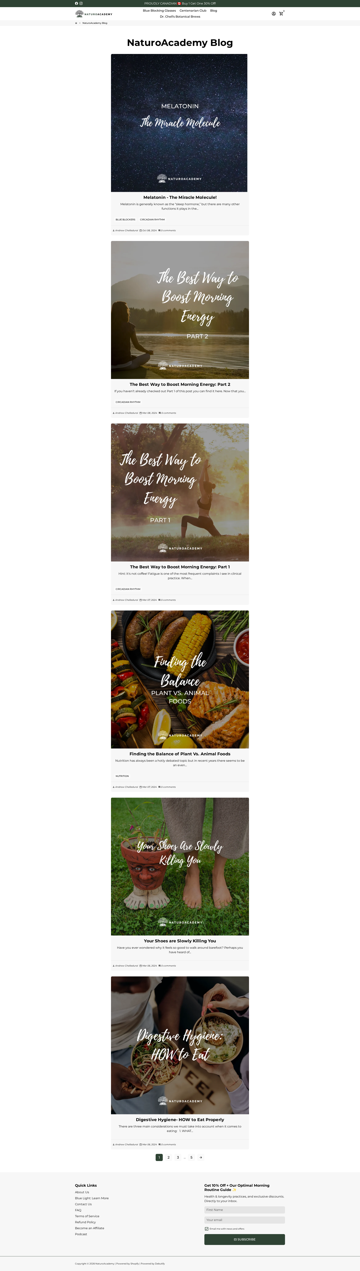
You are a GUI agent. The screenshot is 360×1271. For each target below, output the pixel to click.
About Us (82, 1192)
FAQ (78, 1210)
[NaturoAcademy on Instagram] (81, 3)
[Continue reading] (180, 123)
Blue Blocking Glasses (159, 10)
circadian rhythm (152, 219)
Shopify (134, 1263)
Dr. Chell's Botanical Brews (180, 16)
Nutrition (122, 776)
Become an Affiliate (89, 1228)
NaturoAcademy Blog (94, 23)
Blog (213, 10)
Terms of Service (87, 1216)
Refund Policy (85, 1222)
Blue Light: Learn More (92, 1198)
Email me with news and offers (227, 1228)
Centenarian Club (193, 10)
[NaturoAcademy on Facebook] (76, 3)
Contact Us (83, 1204)
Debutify (160, 1263)
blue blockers (125, 219)
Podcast (81, 1234)
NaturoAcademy (104, 1263)
